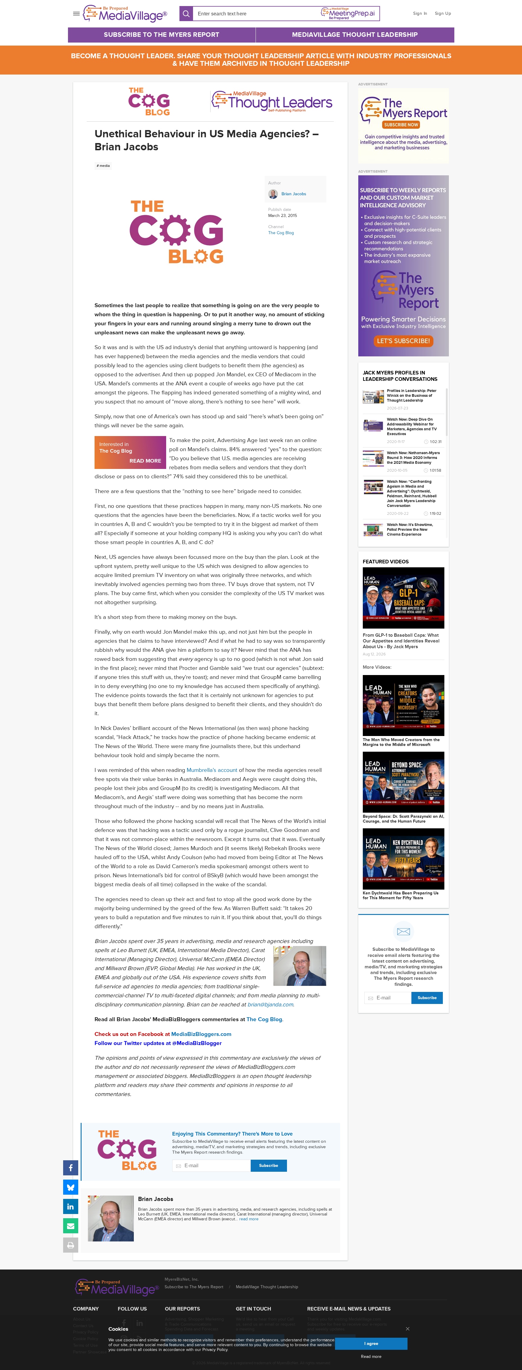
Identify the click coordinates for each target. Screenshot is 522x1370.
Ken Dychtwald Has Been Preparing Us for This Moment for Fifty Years (401, 895)
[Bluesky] (70, 1187)
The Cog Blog (281, 232)
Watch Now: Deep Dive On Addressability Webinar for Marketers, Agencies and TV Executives (412, 426)
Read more (371, 1356)
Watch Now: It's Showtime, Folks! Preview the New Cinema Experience (410, 529)
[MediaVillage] (125, 14)
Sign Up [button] (443, 13)
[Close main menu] (408, 1329)
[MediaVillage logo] (117, 1288)
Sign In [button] (420, 13)
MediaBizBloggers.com (201, 1034)
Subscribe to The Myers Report (161, 35)
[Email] (70, 1225)
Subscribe (268, 1165)
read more (249, 1219)
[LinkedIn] (70, 1206)
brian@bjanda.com (270, 1004)
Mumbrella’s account (213, 770)
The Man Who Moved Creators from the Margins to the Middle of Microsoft (401, 742)
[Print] (70, 1245)
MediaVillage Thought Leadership (355, 35)
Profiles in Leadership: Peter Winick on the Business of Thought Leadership (412, 395)
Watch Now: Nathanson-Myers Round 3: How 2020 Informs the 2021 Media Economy (413, 458)
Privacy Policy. (215, 1349)
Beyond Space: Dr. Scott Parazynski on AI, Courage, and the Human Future (403, 819)
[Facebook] (70, 1167)
